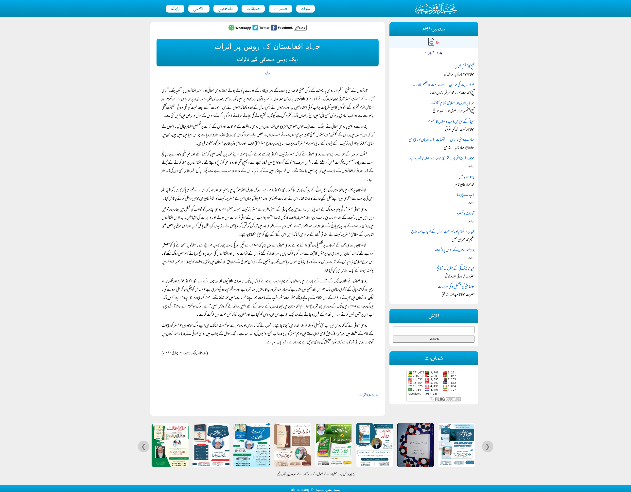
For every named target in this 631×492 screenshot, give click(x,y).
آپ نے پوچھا (465, 195)
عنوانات (253, 9)
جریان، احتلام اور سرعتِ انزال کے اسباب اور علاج (442, 232)
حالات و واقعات (368, 396)
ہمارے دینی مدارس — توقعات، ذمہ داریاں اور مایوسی (441, 140)
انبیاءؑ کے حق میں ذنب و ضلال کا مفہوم (451, 122)
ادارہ (267, 73)
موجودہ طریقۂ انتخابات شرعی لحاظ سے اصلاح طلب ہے (442, 159)
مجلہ (305, 9)
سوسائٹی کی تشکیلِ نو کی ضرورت (456, 287)
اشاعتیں (225, 9)
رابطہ (175, 9)
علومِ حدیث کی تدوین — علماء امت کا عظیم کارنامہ (443, 85)
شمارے (280, 9)
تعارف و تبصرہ (465, 214)
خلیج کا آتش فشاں (464, 67)
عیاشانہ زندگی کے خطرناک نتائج (455, 269)
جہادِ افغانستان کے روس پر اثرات (454, 250)
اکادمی (199, 9)
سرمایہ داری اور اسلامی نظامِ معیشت (452, 104)
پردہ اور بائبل (466, 177)
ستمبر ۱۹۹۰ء (434, 29)
